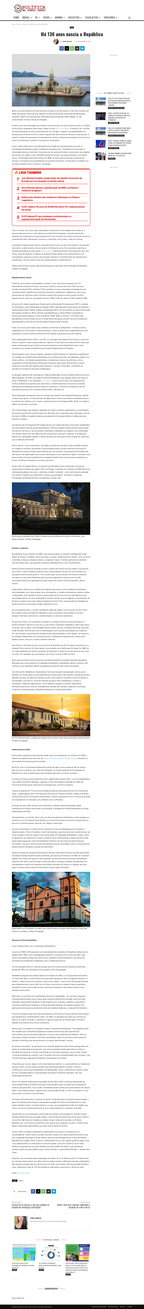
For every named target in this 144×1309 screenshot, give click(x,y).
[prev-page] (13, 1279)
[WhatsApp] (72, 48)
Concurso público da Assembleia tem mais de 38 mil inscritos (23, 1265)
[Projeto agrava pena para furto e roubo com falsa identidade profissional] (101, 131)
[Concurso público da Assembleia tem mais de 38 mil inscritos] (24, 1252)
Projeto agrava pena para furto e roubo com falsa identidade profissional (119, 130)
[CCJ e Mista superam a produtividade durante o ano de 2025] (51, 1252)
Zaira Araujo (67, 41)
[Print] (77, 48)
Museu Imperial (46, 251)
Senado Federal (113, 123)
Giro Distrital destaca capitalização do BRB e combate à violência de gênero (50, 189)
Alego (25, 24)
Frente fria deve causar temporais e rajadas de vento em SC (73, 1206)
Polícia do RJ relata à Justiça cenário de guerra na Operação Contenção (30, 1206)
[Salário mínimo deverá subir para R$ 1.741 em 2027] (101, 156)
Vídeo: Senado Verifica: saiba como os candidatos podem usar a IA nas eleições (119, 143)
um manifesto (47, 381)
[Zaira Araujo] (56, 41)
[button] (129, 17)
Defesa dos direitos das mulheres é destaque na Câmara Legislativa (50, 199)
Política (19, 24)
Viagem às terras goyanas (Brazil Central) (60, 758)
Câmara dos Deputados (116, 108)
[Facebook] (61, 48)
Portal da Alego (23, 1173)
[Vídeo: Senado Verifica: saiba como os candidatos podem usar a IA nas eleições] (101, 144)
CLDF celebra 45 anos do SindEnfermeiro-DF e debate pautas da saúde (53, 208)
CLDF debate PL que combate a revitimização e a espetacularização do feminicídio (46, 218)
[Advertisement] (90, 8)
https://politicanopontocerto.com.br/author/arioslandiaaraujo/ (48, 1221)
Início (13, 24)
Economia (112, 158)
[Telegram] (82, 48)
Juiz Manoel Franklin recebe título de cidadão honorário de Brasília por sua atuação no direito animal (51, 179)
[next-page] (17, 1279)
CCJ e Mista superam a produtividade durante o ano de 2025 (50, 1265)
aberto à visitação (62, 128)
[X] (67, 48)
